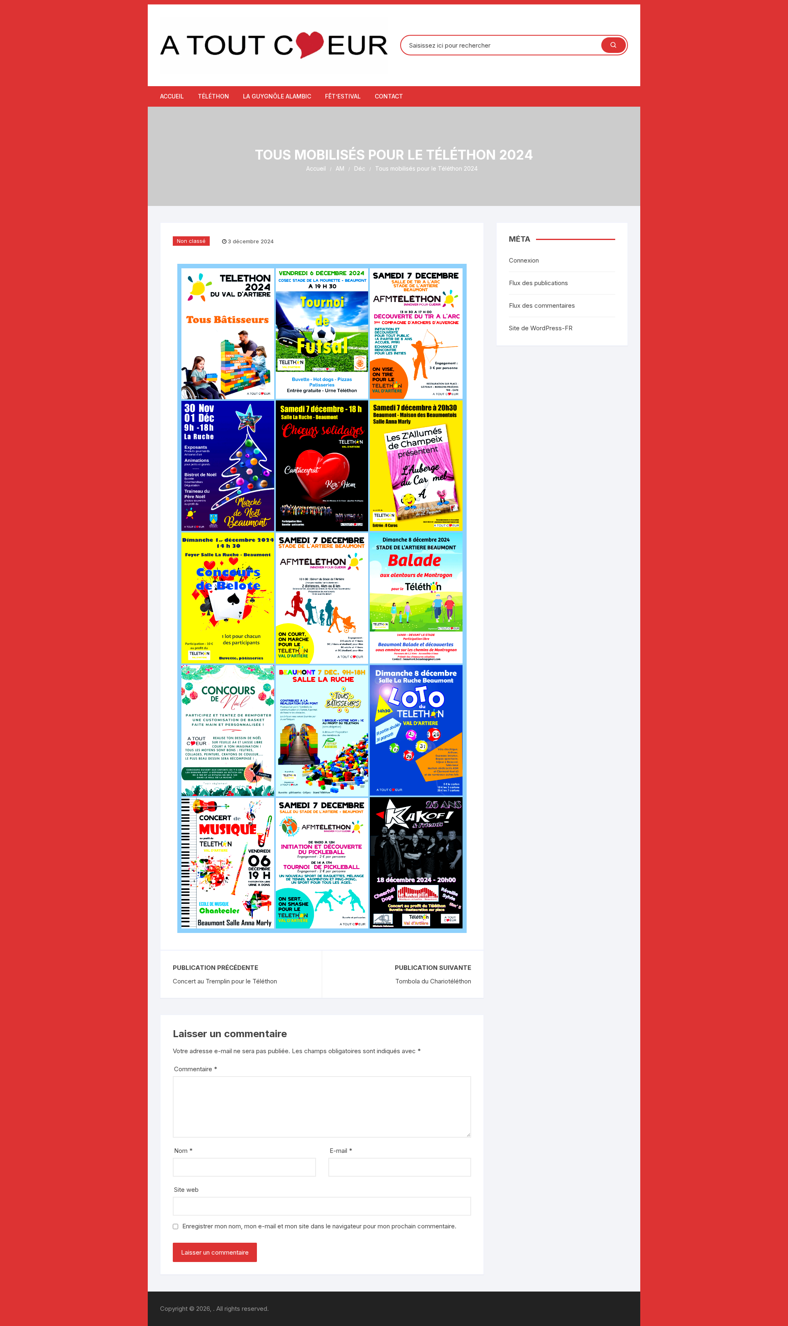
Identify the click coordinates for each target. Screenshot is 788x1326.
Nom (183, 1151)
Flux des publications (538, 283)
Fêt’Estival (343, 96)
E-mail (341, 1151)
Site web (186, 1189)
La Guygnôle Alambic (277, 96)
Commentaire (195, 1069)
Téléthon (213, 96)
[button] (227, 334)
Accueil (172, 96)
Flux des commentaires (542, 305)
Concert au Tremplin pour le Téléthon (225, 981)
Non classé (191, 241)
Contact (389, 96)
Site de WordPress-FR (541, 328)
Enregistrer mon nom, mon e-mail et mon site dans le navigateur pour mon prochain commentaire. (319, 1226)
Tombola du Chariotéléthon (433, 981)
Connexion (524, 260)
